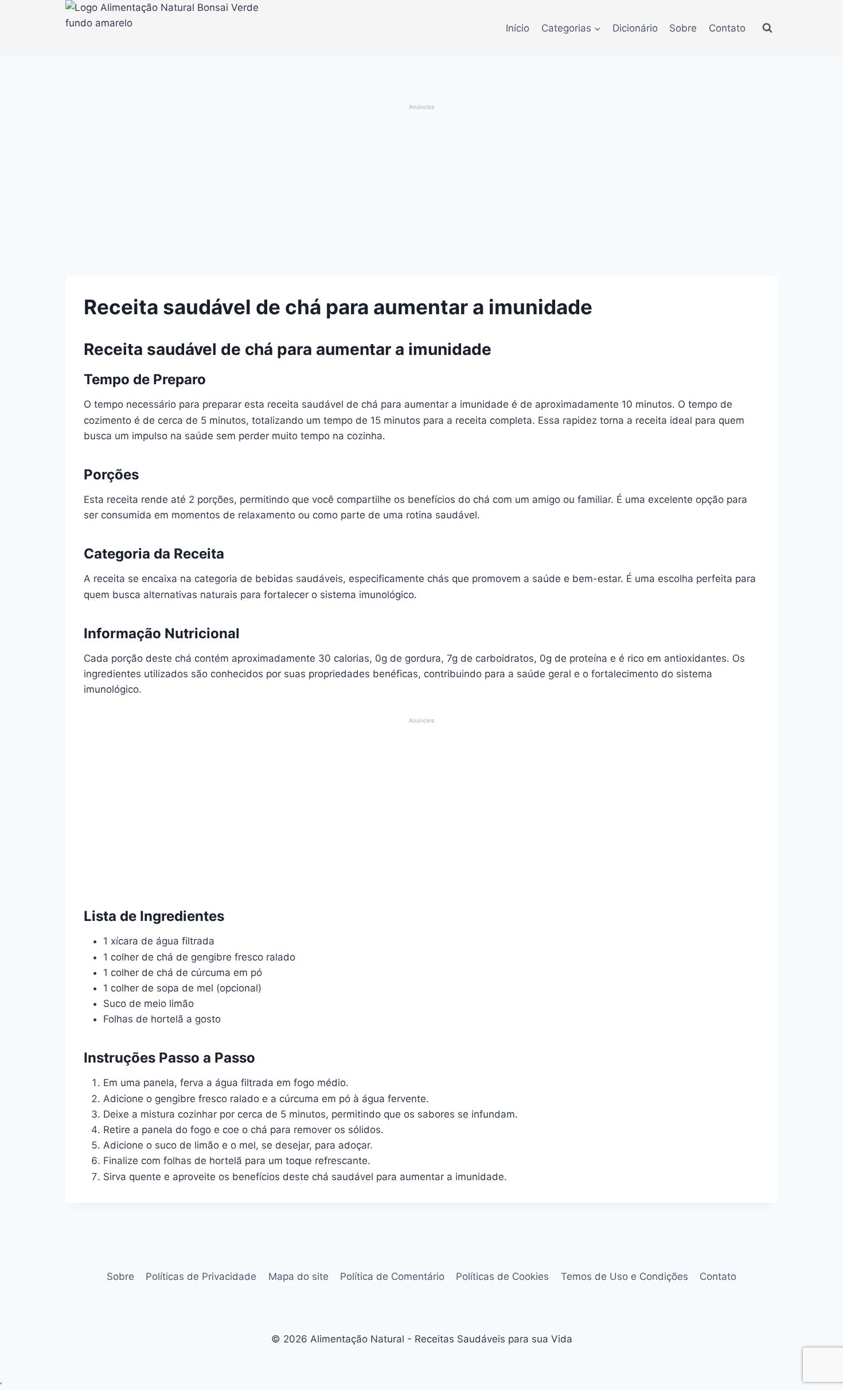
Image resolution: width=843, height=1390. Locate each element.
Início (517, 28)
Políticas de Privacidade (201, 1276)
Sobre (683, 28)
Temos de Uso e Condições (624, 1276)
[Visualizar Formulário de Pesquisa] (767, 28)
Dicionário (635, 28)
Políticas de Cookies (502, 1276)
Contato (727, 28)
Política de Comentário (392, 1276)
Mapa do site (298, 1276)
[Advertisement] (422, 191)
